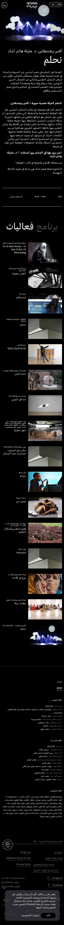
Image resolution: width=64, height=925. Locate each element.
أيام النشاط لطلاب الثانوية (46, 870)
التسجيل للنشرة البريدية (51, 841)
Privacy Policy (23, 864)
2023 (59, 688)
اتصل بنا (58, 852)
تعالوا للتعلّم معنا (7, 844)
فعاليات (20, 227)
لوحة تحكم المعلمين (43, 864)
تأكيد (48, 915)
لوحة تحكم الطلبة (54, 858)
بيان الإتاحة (25, 852)
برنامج (47, 227)
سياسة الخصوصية (30, 915)
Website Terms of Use (18, 858)
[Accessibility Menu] (4, 8)
